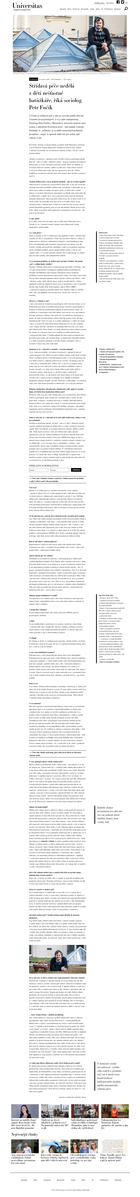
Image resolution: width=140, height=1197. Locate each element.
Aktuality (63, 9)
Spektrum (117, 9)
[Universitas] (27, 9)
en (126, 3)
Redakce (79, 1190)
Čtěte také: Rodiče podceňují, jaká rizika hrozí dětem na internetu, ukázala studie (55, 753)
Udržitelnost (108, 9)
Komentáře (85, 9)
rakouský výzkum (47, 841)
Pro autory (73, 1190)
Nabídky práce (99, 3)
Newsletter (110, 3)
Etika (98, 9)
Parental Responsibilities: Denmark (111, 357)
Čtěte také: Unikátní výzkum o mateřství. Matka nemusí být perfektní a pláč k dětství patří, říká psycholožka (57, 479)
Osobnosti (76, 9)
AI (102, 9)
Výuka (92, 9)
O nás (67, 1190)
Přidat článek (86, 1190)
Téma (69, 9)
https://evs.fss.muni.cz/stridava (110, 662)
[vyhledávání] (126, 8)
